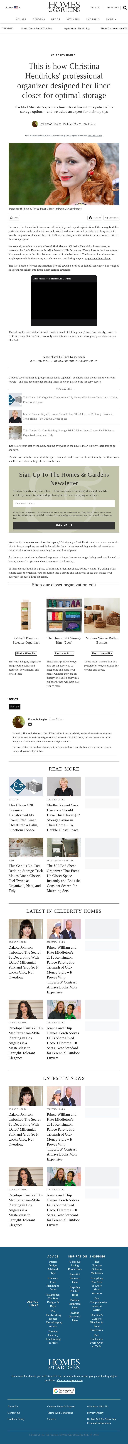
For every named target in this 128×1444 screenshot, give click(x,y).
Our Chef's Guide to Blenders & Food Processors (96, 1322)
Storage (14, 706)
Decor (55, 19)
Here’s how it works (95, 136)
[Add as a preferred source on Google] (64, 1390)
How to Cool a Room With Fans (36, 28)
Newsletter (113, 218)
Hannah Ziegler (52, 124)
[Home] (10, 20)
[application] (64, 301)
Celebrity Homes (63, 55)
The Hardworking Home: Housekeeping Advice (54, 1319)
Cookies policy (16, 1418)
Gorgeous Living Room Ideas (75, 1265)
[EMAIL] (30, 724)
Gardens (39, 19)
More (110, 19)
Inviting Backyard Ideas (74, 1316)
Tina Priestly (98, 332)
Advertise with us (97, 1406)
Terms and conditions (60, 1412)
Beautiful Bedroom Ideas (75, 1278)
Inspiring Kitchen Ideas (75, 1291)
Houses (21, 19)
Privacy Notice (86, 512)
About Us (12, 1406)
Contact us (13, 1412)
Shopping (93, 19)
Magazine (113, 8)
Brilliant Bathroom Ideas (75, 1303)
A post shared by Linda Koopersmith (64, 356)
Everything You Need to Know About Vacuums (97, 1286)
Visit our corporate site (70, 1380)
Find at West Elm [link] (26, 653)
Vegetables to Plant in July (77, 28)
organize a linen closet (98, 258)
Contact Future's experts (61, 1406)
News (93, 124)
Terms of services (44, 512)
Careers (51, 1418)
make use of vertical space (43, 542)
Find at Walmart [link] (64, 653)
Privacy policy (95, 1412)
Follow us (97, 218)
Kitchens (73, 19)
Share (16, 218)
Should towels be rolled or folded (72, 265)
